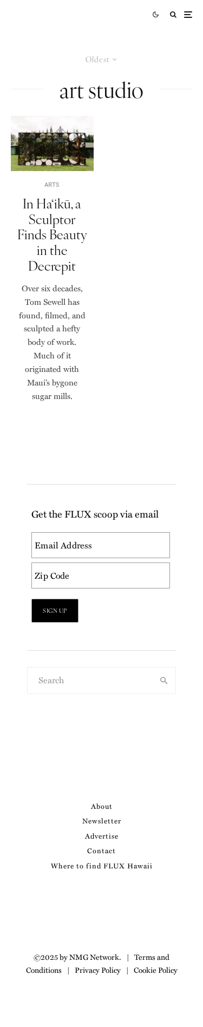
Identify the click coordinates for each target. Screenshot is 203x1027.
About (102, 806)
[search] (164, 681)
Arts (52, 184)
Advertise (102, 835)
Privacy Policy (98, 969)
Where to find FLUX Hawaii (102, 865)
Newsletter (101, 820)
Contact (101, 850)
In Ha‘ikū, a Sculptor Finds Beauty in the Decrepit (52, 234)
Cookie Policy (156, 969)
